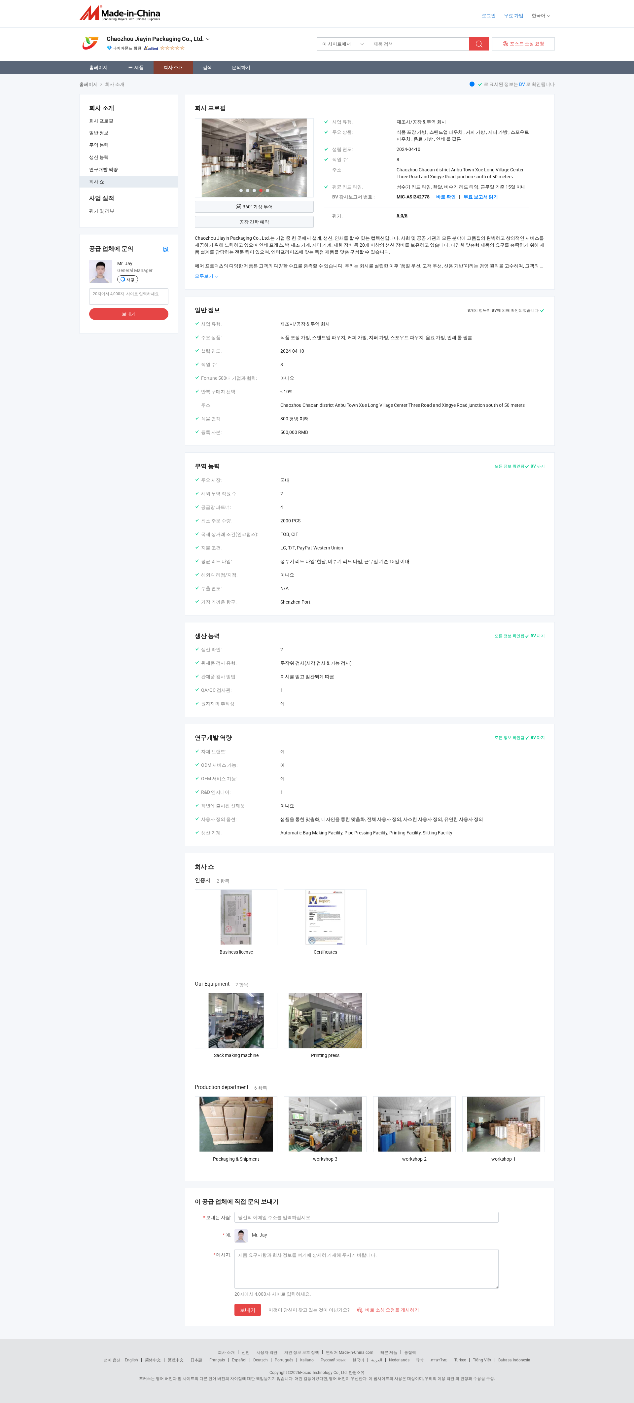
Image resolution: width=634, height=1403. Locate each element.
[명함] (165, 248)
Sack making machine (236, 1055)
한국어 (358, 1359)
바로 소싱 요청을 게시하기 (388, 1310)
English (131, 1359)
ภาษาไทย (439, 1359)
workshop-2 (414, 1159)
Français (217, 1359)
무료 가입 (513, 15)
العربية (376, 1359)
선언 (246, 1352)
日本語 (196, 1359)
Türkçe (460, 1359)
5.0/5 (402, 215)
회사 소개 (173, 67)
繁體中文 (176, 1359)
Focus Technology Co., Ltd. (324, 1372)
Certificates (325, 952)
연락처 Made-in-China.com (349, 1352)
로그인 (489, 15)
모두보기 (204, 276)
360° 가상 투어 (258, 206)
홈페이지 (98, 67)
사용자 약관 (267, 1352)
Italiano (307, 1359)
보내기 (129, 314)
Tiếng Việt (482, 1359)
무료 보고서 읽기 (481, 196)
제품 (139, 67)
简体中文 (153, 1359)
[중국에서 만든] (121, 13)
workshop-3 (325, 1159)
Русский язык (333, 1359)
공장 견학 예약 (254, 222)
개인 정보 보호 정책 (301, 1352)
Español (239, 1359)
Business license (236, 952)
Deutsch (260, 1359)
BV (522, 84)
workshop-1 (503, 1159)
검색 (207, 67)
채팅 (130, 279)
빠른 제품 (388, 1352)
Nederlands (399, 1359)
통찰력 (410, 1352)
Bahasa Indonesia (514, 1359)
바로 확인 (446, 196)
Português (284, 1359)
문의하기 (241, 67)
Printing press (325, 1055)
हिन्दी (420, 1359)
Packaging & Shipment (236, 1159)
